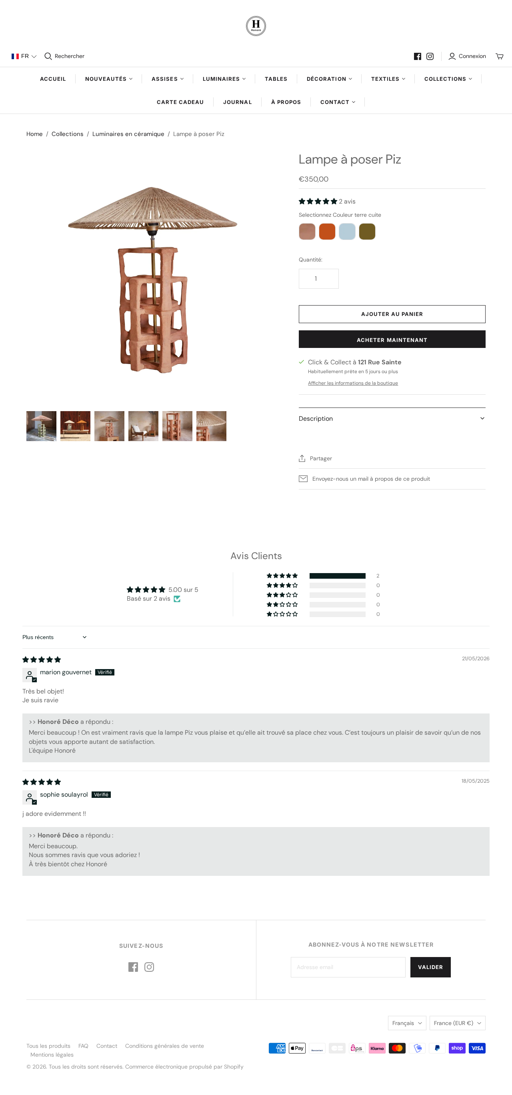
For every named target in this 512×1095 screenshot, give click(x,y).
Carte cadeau (180, 102)
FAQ (83, 1045)
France (453, 1023)
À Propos (286, 102)
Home (34, 134)
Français (403, 1023)
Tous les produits (48, 1045)
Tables (276, 79)
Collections (68, 134)
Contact (106, 1045)
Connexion (472, 56)
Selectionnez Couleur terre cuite (340, 214)
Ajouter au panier (392, 314)
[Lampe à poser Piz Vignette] (41, 426)
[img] (41, 659)
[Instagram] (430, 56)
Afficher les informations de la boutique (353, 383)
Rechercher (69, 56)
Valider (430, 967)
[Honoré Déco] (256, 26)
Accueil (53, 79)
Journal (237, 102)
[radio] (307, 231)
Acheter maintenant (392, 340)
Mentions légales (52, 1054)
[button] (24, 56)
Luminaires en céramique (128, 134)
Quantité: (310, 259)
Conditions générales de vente (164, 1045)
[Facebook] (418, 56)
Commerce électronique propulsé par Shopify (184, 1066)
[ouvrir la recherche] (48, 56)
